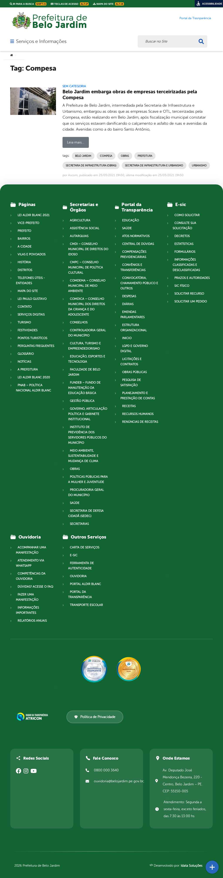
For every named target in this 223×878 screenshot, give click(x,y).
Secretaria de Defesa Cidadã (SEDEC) (86, 513)
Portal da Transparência (80, 594)
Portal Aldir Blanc (85, 584)
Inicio (127, 338)
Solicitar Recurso (189, 293)
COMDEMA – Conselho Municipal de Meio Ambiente (86, 286)
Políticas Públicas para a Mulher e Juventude (88, 479)
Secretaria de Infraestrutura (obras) (91, 165)
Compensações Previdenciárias (133, 254)
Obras (125, 155)
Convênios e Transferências (132, 267)
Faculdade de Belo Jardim (84, 372)
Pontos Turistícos (32, 338)
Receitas (129, 406)
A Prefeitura (28, 369)
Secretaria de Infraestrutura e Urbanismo (154, 165)
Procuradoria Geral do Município (86, 492)
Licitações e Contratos (131, 361)
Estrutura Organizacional (133, 327)
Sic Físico (181, 285)
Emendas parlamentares (132, 314)
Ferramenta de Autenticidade (81, 565)
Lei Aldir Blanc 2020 (34, 377)
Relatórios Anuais (32, 620)
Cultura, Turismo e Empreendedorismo (84, 346)
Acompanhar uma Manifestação (31, 550)
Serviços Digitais (31, 314)
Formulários (184, 251)
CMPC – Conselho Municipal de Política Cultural (85, 267)
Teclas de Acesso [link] (71, 4)
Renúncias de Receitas (140, 421)
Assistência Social (84, 228)
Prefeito (24, 230)
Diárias (127, 304)
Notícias (24, 361)
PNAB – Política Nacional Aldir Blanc (33, 388)
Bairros (24, 238)
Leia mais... (75, 142)
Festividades (27, 330)
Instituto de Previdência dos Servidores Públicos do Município (87, 434)
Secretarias (79, 523)
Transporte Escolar (86, 605)
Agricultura (80, 220)
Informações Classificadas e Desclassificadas (186, 265)
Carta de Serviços (84, 547)
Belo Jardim (83, 155)
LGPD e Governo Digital (134, 348)
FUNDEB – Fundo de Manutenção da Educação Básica (84, 388)
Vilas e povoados (32, 254)
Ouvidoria (78, 576)
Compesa (106, 155)
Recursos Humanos (138, 414)
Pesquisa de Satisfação (130, 382)
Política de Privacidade (97, 717)
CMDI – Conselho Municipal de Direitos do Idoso (88, 249)
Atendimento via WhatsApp (30, 563)
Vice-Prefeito (28, 223)
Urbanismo (199, 165)
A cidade (25, 246)
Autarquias (79, 236)
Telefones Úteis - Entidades (30, 280)
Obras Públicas (134, 372)
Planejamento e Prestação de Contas (137, 395)
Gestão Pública (82, 400)
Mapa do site (28, 291)
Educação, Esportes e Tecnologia (86, 359)
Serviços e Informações (41, 41)
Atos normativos (136, 236)
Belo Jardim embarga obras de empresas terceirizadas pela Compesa (130, 95)
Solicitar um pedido (190, 301)
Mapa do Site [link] (109, 4)
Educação (130, 220)
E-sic (74, 555)
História (24, 262)
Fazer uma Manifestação (27, 597)
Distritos (25, 270)
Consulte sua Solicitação (184, 225)
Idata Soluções (191, 866)
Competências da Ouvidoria (31, 576)
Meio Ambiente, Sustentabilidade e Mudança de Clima (83, 456)
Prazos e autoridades (192, 278)
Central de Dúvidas (138, 243)
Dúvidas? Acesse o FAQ (35, 586)
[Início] (11, 55)
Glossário (26, 353)
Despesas (129, 296)
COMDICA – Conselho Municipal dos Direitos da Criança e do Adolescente (86, 306)
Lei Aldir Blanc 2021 (33, 215)
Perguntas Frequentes (36, 346)
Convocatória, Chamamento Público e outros (139, 283)
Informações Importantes (27, 610)
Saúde (74, 503)
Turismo (24, 322)
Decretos (182, 236)
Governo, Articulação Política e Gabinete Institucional (87, 414)
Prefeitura (145, 155)
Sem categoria (74, 86)
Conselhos (79, 322)
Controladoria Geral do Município (87, 333)
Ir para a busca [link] (29, 4)
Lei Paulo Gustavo (32, 298)
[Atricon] (33, 717)
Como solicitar (187, 215)
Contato (25, 306)
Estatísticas (183, 243)
